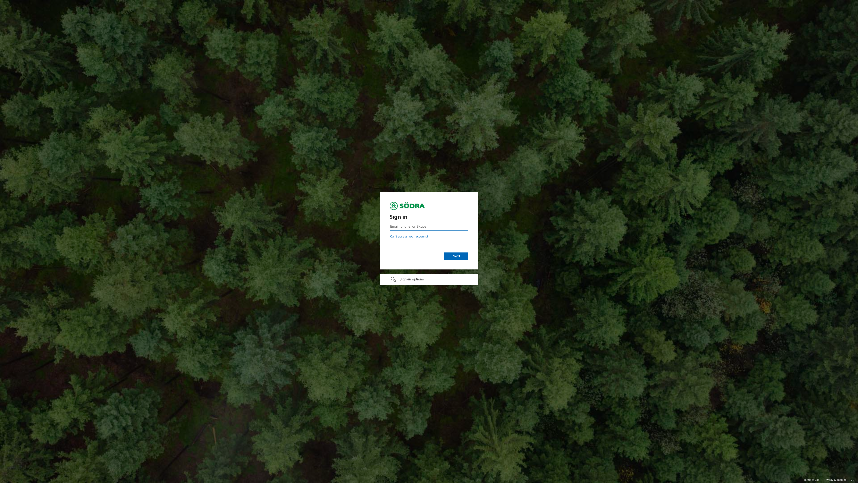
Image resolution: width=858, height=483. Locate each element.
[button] (429, 279)
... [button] (853, 479)
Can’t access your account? (409, 236)
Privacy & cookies (835, 479)
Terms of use (811, 479)
